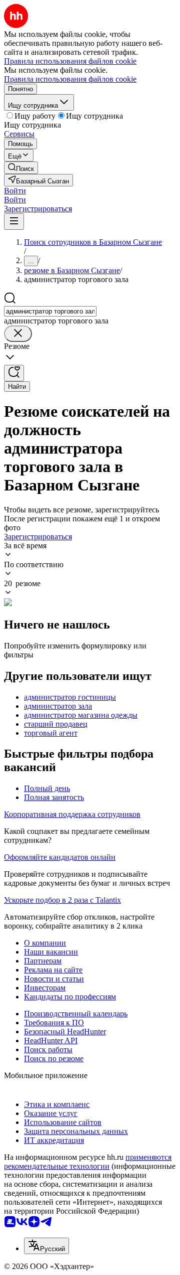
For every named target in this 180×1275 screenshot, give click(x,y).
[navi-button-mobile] (14, 221)
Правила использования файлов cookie (70, 79)
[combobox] (50, 311)
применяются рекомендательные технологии (88, 1161)
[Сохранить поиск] (14, 373)
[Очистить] (18, 333)
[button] (15, 190)
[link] (21, 167)
